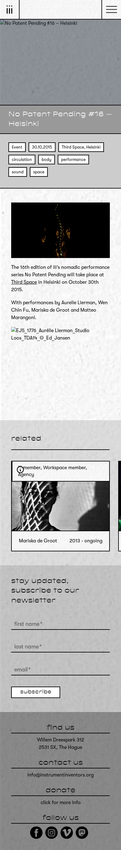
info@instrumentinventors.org (60, 775)
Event (17, 147)
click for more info (61, 802)
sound (18, 172)
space (38, 172)
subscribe (35, 692)
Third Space (24, 282)
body (47, 159)
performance (73, 159)
